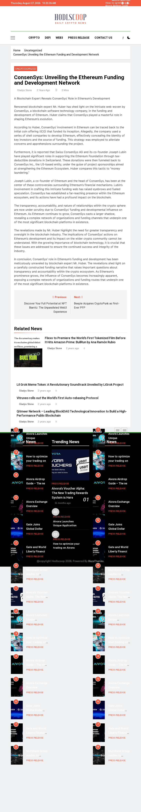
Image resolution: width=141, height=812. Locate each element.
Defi (48, 37)
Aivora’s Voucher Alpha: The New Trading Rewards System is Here (120, 8)
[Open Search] (123, 37)
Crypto (34, 37)
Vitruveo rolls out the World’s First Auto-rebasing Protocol (57, 398)
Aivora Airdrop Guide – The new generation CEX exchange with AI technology (117, 5)
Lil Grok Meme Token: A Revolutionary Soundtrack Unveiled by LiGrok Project (70, 384)
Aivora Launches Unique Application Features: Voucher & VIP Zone (118, 11)
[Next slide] (127, 3)
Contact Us (103, 37)
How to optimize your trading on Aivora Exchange (118, 3)
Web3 (59, 37)
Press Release (78, 37)
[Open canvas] (13, 38)
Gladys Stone (24, 90)
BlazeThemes (96, 561)
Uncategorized (25, 68)
